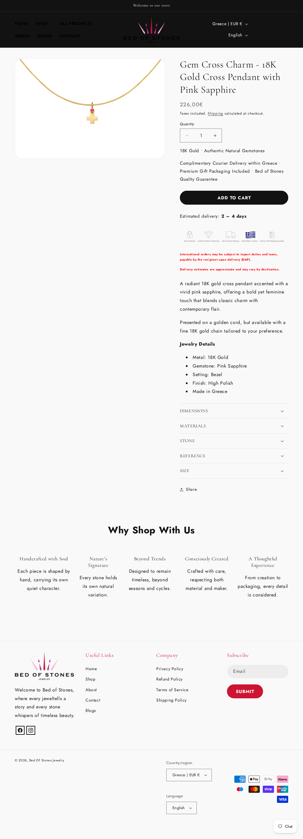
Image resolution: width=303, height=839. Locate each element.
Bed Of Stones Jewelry (47, 760)
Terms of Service (172, 690)
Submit (245, 691)
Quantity (187, 124)
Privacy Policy (169, 669)
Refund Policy (169, 679)
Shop (90, 679)
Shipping (215, 113)
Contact (93, 700)
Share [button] (191, 489)
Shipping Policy (171, 700)
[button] (44, 23)
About (91, 690)
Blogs (91, 710)
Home (91, 669)
